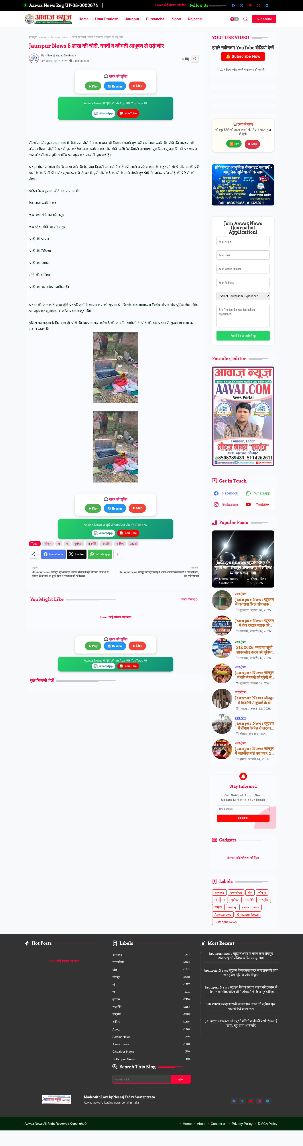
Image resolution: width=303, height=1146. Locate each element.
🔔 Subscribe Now (243, 56)
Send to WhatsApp (243, 335)
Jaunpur (132, 19)
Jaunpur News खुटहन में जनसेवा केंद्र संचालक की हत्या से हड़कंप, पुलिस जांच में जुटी (254, 602)
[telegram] (267, 5)
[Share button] (117, 554)
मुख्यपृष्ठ (33, 37)
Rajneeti (195, 19)
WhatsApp (106, 113)
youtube (262, 504)
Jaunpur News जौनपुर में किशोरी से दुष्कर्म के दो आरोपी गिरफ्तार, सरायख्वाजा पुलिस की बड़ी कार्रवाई (254, 700)
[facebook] (233, 5)
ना (67, 543)
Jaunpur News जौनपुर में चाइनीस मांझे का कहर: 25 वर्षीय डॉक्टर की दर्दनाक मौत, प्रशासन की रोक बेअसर (254, 751)
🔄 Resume (114, 86)
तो (59, 543)
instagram (230, 504)
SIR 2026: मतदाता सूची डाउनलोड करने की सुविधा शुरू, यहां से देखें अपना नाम (254, 650)
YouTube (131, 113)
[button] (234, 19)
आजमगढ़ (219, 892)
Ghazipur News (248, 914)
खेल (250, 892)
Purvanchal (155, 19)
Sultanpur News (225, 922)
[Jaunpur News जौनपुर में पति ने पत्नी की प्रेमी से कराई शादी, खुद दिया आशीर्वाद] (222, 673)
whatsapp (262, 493)
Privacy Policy (242, 1124)
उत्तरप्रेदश (236, 892)
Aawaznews (222, 914)
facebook (230, 493)
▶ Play (93, 86)
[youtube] (250, 5)
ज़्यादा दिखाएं (188, 599)
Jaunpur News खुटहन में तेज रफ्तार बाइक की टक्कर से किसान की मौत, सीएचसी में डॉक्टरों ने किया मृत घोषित (254, 623)
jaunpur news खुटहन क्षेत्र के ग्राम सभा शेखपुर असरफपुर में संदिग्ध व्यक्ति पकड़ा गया (241, 955)
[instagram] (259, 5)
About (201, 1124)
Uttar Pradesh (106, 19)
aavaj (43, 37)
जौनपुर (48, 543)
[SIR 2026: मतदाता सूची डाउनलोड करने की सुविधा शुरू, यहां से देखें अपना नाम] (222, 648)
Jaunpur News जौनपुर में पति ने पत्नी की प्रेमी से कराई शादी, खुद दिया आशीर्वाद (254, 675)
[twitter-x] (242, 5)
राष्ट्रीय (106, 543)
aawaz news (250, 907)
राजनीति (92, 543)
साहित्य (120, 543)
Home (84, 19)
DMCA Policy (267, 1124)
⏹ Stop (137, 85)
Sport (176, 19)
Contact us (218, 1124)
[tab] (83, 19)
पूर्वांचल (78, 543)
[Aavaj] (275, 5)
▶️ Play (233, 143)
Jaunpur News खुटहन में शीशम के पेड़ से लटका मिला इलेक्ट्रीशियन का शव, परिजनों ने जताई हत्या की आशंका (254, 725)
